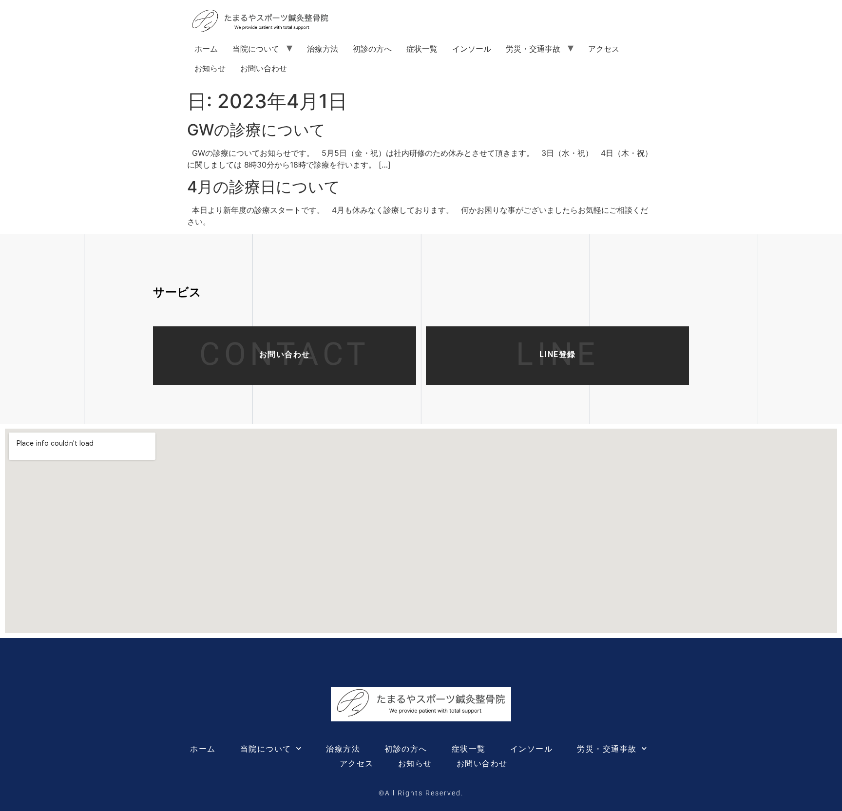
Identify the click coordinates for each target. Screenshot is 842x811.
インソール (471, 49)
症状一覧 (422, 49)
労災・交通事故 (533, 49)
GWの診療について (256, 129)
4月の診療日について (263, 186)
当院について (255, 49)
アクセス (603, 49)
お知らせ (210, 68)
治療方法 (322, 49)
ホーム (206, 49)
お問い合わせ (263, 68)
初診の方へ (372, 49)
